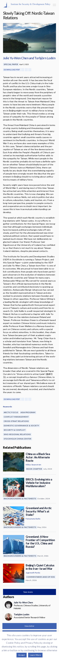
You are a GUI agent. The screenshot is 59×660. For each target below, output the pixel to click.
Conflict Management (16, 417)
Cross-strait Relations (16, 421)
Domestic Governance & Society (21, 425)
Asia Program (28, 412)
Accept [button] (21, 655)
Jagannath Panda (33, 573)
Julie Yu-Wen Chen (15, 58)
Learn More (35, 655)
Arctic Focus (11, 412)
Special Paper (11, 64)
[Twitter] (26, 69)
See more (28, 592)
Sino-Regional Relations (17, 434)
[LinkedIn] (29, 69)
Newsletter (29, 626)
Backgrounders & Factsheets (20, 498)
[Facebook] (22, 69)
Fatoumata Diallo (33, 519)
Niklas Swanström (33, 464)
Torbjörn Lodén (44, 58)
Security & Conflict (15, 430)
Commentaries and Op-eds (40, 577)
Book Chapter (34, 469)
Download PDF (12, 69)
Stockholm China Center (17, 439)
